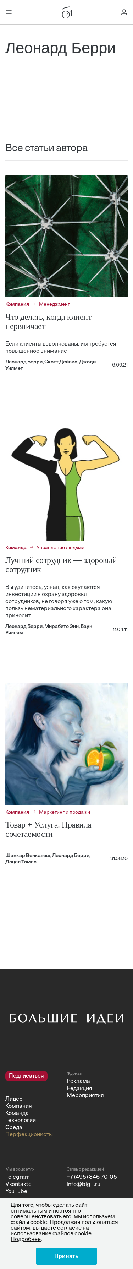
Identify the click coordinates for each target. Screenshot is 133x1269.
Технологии (20, 1120)
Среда (13, 1127)
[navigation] (33, 1104)
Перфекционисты (29, 1135)
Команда (17, 1113)
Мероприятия (85, 1096)
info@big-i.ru (83, 1184)
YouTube (16, 1191)
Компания (18, 1106)
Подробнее (26, 1239)
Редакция (79, 1088)
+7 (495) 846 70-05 (92, 1177)
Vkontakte (18, 1184)
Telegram (17, 1177)
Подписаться (26, 1076)
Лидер (14, 1099)
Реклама (78, 1081)
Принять (66, 1256)
